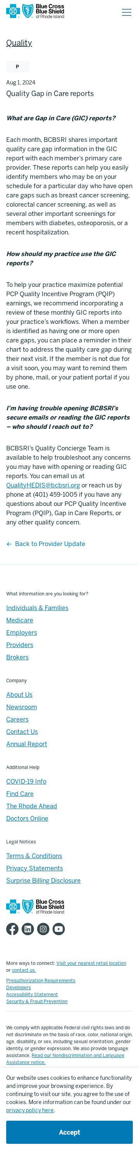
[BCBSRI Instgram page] (45, 929)
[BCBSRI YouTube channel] (60, 929)
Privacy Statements (34, 868)
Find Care (20, 794)
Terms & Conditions (34, 856)
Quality (19, 42)
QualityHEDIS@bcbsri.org (43, 485)
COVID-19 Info (26, 781)
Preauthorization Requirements (40, 980)
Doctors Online (27, 818)
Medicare (19, 620)
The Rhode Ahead (31, 806)
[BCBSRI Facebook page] (14, 929)
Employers (21, 632)
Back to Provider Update (50, 544)
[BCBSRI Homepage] (35, 12)
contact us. (24, 970)
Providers (19, 645)
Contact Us (22, 731)
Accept (69, 1132)
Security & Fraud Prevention (37, 1001)
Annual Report (26, 744)
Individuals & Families (37, 608)
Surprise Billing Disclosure (43, 880)
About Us (19, 694)
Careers (17, 719)
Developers (18, 987)
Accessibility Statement (32, 994)
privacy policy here (30, 1110)
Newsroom (21, 707)
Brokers (17, 657)
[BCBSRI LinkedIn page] (29, 929)
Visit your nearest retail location (91, 963)
